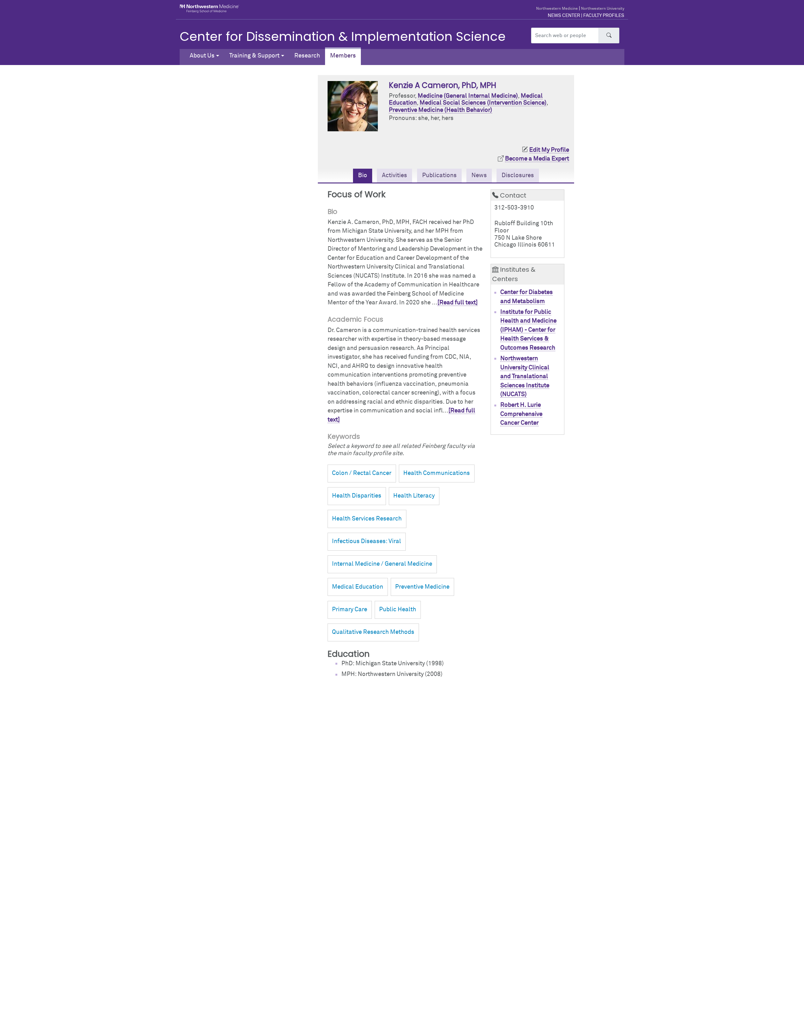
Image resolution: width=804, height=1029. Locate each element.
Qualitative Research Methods (373, 632)
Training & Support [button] (254, 56)
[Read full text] (457, 303)
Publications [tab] (439, 175)
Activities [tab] (394, 175)
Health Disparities (356, 496)
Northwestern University (602, 9)
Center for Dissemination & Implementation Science (343, 36)
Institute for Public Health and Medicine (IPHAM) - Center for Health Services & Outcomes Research (528, 330)
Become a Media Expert (537, 159)
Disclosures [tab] (518, 175)
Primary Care (349, 609)
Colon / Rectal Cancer (361, 473)
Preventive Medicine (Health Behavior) (440, 110)
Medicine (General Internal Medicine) (468, 96)
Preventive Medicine (422, 587)
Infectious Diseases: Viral (366, 541)
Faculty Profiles (603, 15)
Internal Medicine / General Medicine (382, 564)
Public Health (397, 609)
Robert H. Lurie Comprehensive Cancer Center (521, 414)
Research (307, 56)
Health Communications (436, 473)
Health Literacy (414, 496)
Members (343, 56)
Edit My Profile (549, 150)
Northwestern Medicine (557, 9)
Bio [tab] (362, 175)
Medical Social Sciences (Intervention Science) (483, 103)
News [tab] (479, 175)
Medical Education (357, 587)
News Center (564, 15)
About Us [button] (202, 56)
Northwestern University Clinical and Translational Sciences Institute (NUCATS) (524, 376)
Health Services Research (367, 519)
